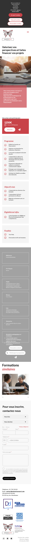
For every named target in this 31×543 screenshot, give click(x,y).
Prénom (5, 429)
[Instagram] (3, 538)
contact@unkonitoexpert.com (15, 491)
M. (3, 427)
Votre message (7, 452)
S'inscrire (9, 129)
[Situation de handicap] (19, 517)
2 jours (9, 125)
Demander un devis (15, 348)
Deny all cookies (15, 20)
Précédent (3, 397)
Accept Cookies (15, 15)
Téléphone (5, 437)
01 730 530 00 (13, 489)
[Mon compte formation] (19, 504)
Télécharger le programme (16, 353)
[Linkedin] (7, 538)
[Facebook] (11, 538)
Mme (8, 427)
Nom (17, 429)
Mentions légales (24, 539)
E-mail (4, 444)
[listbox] (15, 417)
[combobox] (5, 440)
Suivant (28, 397)
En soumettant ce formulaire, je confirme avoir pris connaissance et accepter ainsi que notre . (15, 471)
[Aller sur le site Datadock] (8, 504)
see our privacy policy (16, 10)
